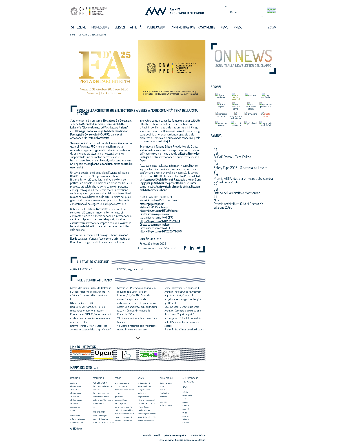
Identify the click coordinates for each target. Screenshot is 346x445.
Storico (72, 410)
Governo (185, 416)
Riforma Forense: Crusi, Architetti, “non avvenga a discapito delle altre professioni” (90, 327)
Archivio (186, 405)
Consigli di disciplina (100, 419)
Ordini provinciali (76, 422)
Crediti (157, 435)
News (224, 27)
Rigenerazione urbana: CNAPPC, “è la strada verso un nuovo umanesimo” (87, 308)
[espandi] (95, 368)
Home (72, 34)
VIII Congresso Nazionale (147, 400)
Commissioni (75, 415)
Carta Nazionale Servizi (123, 407)
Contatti (147, 435)
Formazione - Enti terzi (101, 393)
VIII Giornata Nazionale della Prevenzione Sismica (137, 320)
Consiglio (73, 383)
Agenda (185, 402)
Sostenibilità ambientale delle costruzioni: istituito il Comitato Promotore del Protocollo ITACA (137, 310)
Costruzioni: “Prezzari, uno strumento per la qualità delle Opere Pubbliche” (137, 289)
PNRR (184, 398)
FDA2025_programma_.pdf (130, 269)
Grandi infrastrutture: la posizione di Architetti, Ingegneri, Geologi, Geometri (183, 289)
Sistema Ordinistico (77, 419)
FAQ (94, 407)
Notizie (185, 392)
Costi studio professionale (124, 413)
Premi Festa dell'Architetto (148, 417)
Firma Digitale (120, 403)
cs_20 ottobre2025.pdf (81, 269)
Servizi (120, 27)
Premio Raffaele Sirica (146, 420)
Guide (162, 386)
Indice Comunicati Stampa (94, 280)
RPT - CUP (186, 419)
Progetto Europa (144, 396)
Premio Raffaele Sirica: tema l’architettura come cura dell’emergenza (185, 331)
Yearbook (163, 401)
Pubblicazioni (156, 27)
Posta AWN (119, 396)
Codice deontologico (100, 415)
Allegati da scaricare (93, 262)
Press (238, 27)
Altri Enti (186, 422)
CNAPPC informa (188, 395)
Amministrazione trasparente (193, 27)
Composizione (75, 407)
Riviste (162, 389)
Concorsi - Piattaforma (123, 420)
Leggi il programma (150, 238)
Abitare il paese (143, 407)
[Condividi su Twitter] (199, 248)
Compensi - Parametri (123, 417)
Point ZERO (163, 396)
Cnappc (185, 412)
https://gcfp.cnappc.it (152, 204)
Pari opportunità (144, 383)
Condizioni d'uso (197, 435)
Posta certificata (121, 400)
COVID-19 (186, 409)
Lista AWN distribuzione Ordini (93, 34)
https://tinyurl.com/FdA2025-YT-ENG (161, 231)
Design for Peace (144, 389)
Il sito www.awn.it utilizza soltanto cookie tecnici (182, 439)
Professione (100, 27)
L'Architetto (164, 393)
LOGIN (272, 27)
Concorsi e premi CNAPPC (147, 413)
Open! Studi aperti (144, 410)
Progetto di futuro (144, 386)
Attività (135, 27)
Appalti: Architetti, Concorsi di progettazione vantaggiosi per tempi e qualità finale (183, 299)
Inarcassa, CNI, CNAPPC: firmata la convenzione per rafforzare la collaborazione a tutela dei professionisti (136, 299)
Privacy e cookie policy (175, 435)
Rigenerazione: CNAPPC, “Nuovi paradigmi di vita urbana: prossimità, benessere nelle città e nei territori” (90, 318)
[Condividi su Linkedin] (192, 248)
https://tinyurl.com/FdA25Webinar (159, 210)
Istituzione (78, 27)
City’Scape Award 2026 (81, 302)
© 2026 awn (76, 428)
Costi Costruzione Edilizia (124, 410)
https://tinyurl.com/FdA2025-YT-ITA (160, 221)
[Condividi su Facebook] (186, 248)
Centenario (142, 393)
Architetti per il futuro (146, 403)
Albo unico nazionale (122, 383)
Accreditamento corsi (101, 396)
